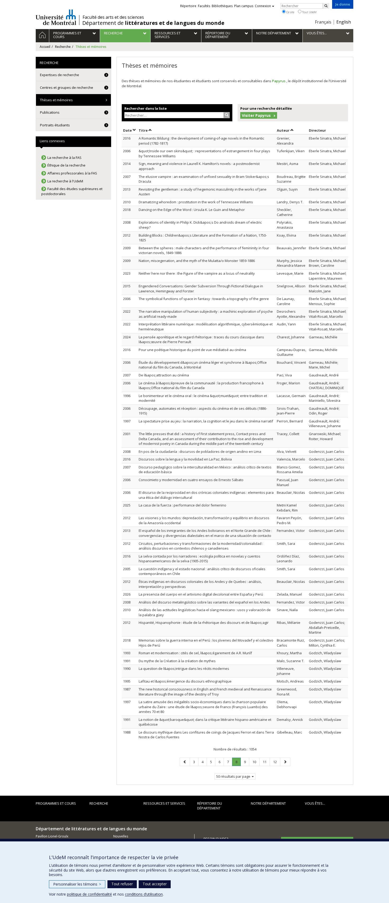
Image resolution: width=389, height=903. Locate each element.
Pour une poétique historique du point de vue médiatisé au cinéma (192, 349)
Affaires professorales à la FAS (72, 173)
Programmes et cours (56, 803)
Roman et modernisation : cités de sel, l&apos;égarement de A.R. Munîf (195, 653)
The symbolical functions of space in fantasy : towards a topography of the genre (204, 298)
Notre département (268, 803)
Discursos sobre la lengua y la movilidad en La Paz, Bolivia (185, 459)
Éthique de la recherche (66, 165)
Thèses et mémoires (56, 100)
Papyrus (279, 81)
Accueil (45, 46)
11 (266, 761)
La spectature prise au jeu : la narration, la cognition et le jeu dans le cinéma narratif (206, 421)
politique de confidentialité (89, 894)
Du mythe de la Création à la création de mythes (177, 660)
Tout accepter (155, 883)
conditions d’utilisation (144, 894)
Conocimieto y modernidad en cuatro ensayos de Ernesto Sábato (191, 479)
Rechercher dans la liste (145, 108)
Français (323, 22)
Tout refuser (122, 883)
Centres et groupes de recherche (66, 87)
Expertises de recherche (59, 74)
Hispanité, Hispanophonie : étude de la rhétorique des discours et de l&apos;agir (204, 622)
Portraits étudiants (55, 125)
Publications (50, 112)
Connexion (263, 6)
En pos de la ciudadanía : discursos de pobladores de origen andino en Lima (200, 451)
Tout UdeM (308, 12)
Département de (153, 23)
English (343, 22)
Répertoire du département (209, 806)
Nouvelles (120, 836)
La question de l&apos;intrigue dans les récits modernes (184, 668)
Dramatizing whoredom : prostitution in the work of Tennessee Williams (196, 202)
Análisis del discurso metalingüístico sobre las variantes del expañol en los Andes (204, 602)
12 (276, 761)
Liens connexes (52, 141)
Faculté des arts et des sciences (113, 17)
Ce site (290, 12)
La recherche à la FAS (64, 157)
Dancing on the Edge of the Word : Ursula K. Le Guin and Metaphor (192, 209)
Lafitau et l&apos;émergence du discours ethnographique (185, 681)
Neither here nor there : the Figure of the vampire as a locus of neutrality (197, 273)
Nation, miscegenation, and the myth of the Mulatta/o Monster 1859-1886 (197, 260)
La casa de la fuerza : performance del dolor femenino (182, 505)
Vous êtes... (315, 803)
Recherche (63, 46)
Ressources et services (164, 803)
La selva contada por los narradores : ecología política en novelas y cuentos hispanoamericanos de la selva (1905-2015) (199, 559)
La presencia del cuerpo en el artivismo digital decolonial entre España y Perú (201, 594)
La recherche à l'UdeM (65, 181)
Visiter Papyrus (256, 115)
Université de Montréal (56, 17)
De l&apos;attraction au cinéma (164, 375)
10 (256, 761)
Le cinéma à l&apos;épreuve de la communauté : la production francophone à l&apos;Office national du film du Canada (201, 385)
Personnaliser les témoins (77, 884)
